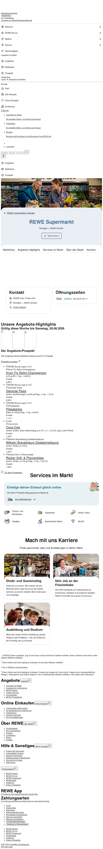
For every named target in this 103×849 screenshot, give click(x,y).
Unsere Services (12, 693)
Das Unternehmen (13, 731)
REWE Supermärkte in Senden (21, 213)
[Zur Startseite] (9, 5)
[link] (54, 117)
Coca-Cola (13, 427)
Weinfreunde (11, 780)
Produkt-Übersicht (13, 715)
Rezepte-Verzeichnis (14, 756)
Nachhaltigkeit (12, 728)
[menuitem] (51, 27)
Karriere (9, 733)
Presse (8, 738)
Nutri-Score (10, 762)
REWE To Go (11, 776)
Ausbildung (10, 735)
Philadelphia (14, 409)
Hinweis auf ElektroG (14, 819)
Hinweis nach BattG (14, 817)
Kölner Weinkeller (13, 785)
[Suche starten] (26, 152)
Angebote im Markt (14, 686)
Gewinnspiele (11, 695)
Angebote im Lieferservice (16, 688)
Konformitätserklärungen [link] (16, 822)
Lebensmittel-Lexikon (14, 753)
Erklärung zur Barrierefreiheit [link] (17, 824)
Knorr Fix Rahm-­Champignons (26, 372)
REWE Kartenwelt (13, 778)
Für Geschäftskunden (14, 717)
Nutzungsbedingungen (15, 812)
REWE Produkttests (14, 697)
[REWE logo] (5, 111)
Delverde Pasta (16, 391)
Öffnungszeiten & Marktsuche (18, 758)
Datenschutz (11, 808)
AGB (8, 806)
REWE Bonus (11, 690)
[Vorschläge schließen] (3, 156)
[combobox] (12, 153)
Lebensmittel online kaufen (17, 708)
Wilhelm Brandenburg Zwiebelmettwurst (32, 442)
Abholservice (11, 713)
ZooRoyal (10, 783)
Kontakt (9, 740)
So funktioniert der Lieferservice (19, 710)
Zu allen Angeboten (13, 472)
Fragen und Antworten (15, 751)
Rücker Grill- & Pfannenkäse (25, 457)
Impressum (10, 810)
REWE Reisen (12, 774)
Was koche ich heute (14, 760)
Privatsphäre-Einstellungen (16, 815)
